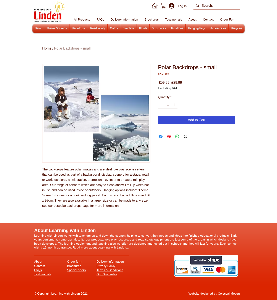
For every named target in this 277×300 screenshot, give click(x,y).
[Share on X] (185, 136)
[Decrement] (161, 105)
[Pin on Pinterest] (169, 136)
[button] (164, 5)
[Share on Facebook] (160, 136)
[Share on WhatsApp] (177, 136)
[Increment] (174, 105)
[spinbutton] (168, 105)
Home (47, 48)
